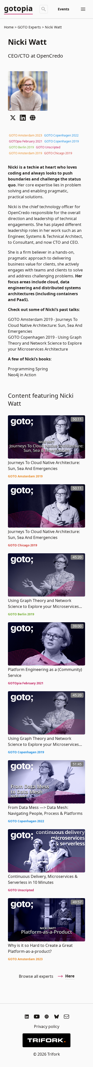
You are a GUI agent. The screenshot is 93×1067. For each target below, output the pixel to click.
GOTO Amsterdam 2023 (25, 135)
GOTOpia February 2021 (25, 141)
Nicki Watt (53, 27)
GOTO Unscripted (48, 147)
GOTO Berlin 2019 (21, 147)
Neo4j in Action (22, 375)
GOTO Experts (29, 27)
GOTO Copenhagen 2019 (61, 141)
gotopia (18, 8)
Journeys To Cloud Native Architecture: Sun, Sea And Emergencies (45, 325)
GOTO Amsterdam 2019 (25, 153)
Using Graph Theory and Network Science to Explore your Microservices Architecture (45, 343)
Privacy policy (46, 1026)
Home (9, 27)
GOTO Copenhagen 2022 (61, 135)
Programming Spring (28, 369)
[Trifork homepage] (46, 1040)
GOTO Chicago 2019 (58, 153)
